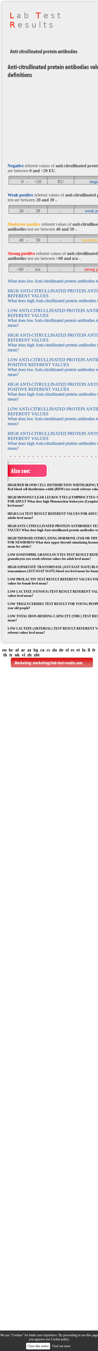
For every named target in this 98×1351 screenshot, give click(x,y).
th (5, 655)
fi (89, 650)
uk (17, 655)
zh (29, 655)
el (67, 650)
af (17, 650)
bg (35, 650)
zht (36, 655)
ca (42, 650)
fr (94, 650)
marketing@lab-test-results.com (57, 662)
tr (11, 655)
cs (48, 650)
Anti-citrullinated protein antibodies (43, 51)
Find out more (61, 1346)
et (78, 650)
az (29, 650)
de (61, 650)
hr (11, 650)
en (4, 650)
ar (23, 650)
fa (83, 650)
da (54, 650)
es (72, 650)
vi (23, 655)
